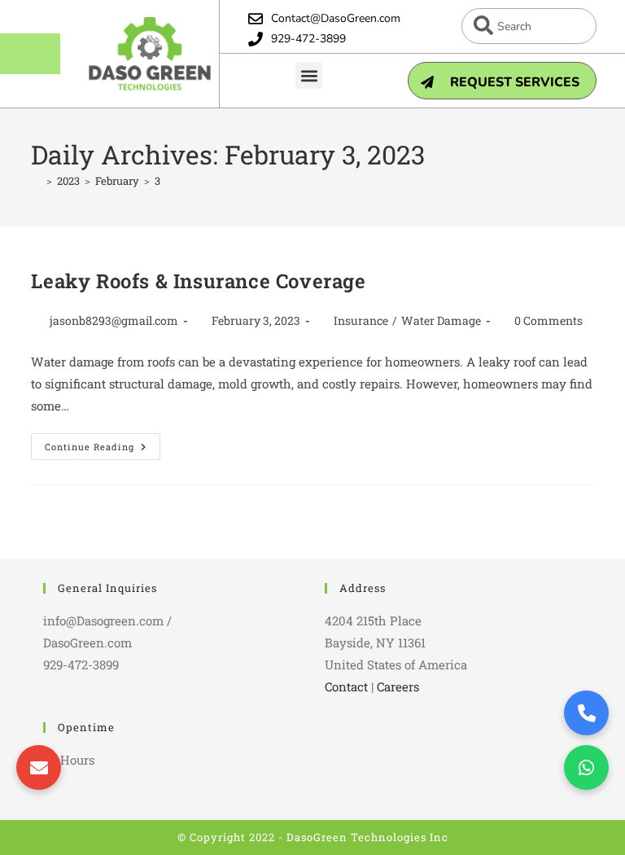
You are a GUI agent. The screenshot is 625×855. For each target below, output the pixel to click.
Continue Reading (102, 443)
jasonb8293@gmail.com (114, 320)
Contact (346, 686)
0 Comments (548, 320)
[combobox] (529, 26)
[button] (308, 75)
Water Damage (441, 320)
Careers (398, 686)
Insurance (361, 320)
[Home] (36, 180)
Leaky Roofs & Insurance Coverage (198, 281)
